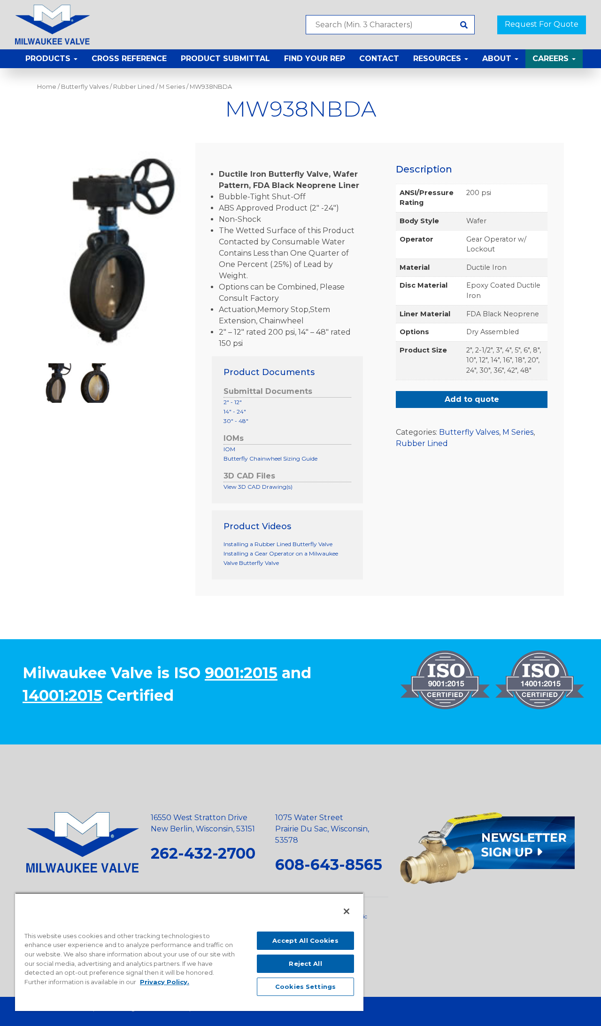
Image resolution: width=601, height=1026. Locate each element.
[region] (189, 952)
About (498, 58)
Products (49, 58)
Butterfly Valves (84, 86)
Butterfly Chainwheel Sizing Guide (270, 458)
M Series (172, 86)
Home (46, 86)
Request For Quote (541, 24)
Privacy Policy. (164, 982)
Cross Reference (129, 58)
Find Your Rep (314, 58)
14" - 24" (234, 411)
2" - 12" (232, 402)
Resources (438, 58)
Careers (551, 58)
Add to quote (472, 399)
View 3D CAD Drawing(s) (258, 486)
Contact (379, 58)
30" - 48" (235, 420)
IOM (229, 449)
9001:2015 (241, 673)
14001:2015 (62, 695)
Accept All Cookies (305, 940)
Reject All (305, 963)
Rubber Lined (133, 86)
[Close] (346, 911)
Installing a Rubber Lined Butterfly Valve (277, 544)
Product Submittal (225, 58)
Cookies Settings (305, 986)
